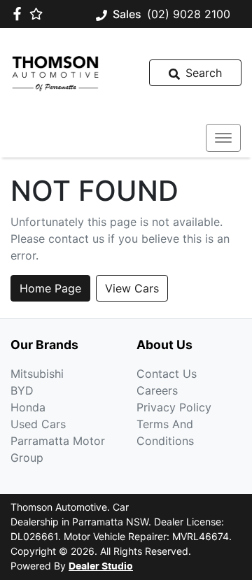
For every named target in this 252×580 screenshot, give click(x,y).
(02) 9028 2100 (188, 14)
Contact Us (166, 374)
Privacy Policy (173, 407)
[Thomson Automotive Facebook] (19, 13)
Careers (157, 390)
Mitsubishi (37, 374)
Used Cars (38, 424)
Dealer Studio (101, 567)
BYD (22, 390)
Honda (28, 407)
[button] (223, 138)
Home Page (50, 288)
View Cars (132, 288)
